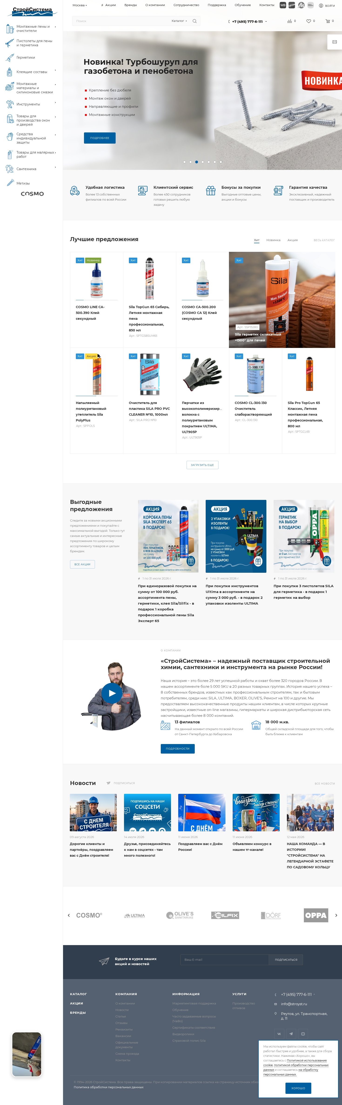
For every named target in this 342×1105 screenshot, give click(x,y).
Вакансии (123, 1036)
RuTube (303, 1034)
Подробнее (99, 138)
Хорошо (298, 1088)
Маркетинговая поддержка (194, 1003)
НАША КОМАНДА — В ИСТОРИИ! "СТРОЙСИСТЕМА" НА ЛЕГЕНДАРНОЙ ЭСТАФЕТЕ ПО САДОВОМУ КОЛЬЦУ (310, 855)
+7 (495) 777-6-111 (247, 21)
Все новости (325, 783)
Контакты (122, 1060)
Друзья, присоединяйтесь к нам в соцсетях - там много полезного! (147, 850)
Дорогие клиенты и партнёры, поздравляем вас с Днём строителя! (91, 850)
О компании (125, 1003)
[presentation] (69, 915)
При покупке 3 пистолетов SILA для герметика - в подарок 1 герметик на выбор (303, 592)
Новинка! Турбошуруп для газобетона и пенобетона (141, 66)
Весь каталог (324, 240)
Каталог (78, 994)
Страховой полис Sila (189, 1040)
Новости (122, 1010)
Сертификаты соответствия (193, 1027)
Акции (76, 1003)
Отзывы (121, 1023)
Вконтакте (279, 1034)
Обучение (180, 1010)
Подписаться (286, 959)
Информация (186, 994)
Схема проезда (127, 1053)
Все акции (82, 564)
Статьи (120, 1016)
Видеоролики (183, 1034)
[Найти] (194, 21)
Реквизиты (124, 1029)
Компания (126, 994)
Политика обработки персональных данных (109, 1087)
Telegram (291, 1034)
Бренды (78, 1012)
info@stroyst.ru (294, 1004)
